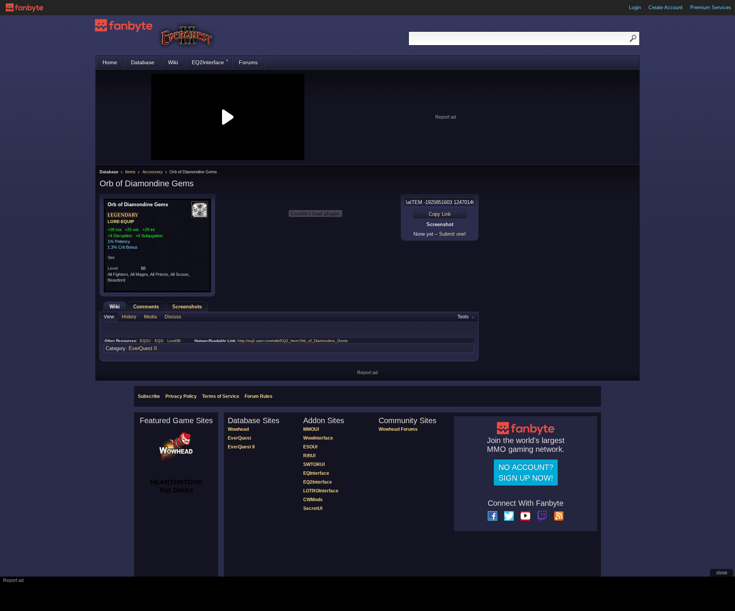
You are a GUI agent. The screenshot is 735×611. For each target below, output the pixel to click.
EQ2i (159, 341)
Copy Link (440, 214)
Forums (248, 62)
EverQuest (239, 438)
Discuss (173, 316)
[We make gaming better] (24, 7)
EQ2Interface (208, 62)
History (129, 316)
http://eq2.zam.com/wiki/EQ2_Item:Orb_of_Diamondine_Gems (293, 341)
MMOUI (311, 429)
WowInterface (318, 438)
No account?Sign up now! (525, 472)
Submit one (451, 234)
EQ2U (145, 341)
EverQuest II (143, 348)
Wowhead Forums (398, 429)
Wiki (173, 62)
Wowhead (238, 429)
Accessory (152, 171)
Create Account (665, 7)
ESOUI (310, 447)
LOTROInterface (320, 491)
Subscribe (149, 396)
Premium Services (710, 7)
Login (635, 7)
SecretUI (312, 508)
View (109, 316)
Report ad (445, 117)
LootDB (174, 341)
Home (110, 62)
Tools (463, 316)
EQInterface (316, 473)
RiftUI (309, 455)
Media (150, 316)
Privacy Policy (181, 396)
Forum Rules (259, 396)
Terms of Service (220, 396)
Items (130, 171)
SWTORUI (314, 464)
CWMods (313, 499)
